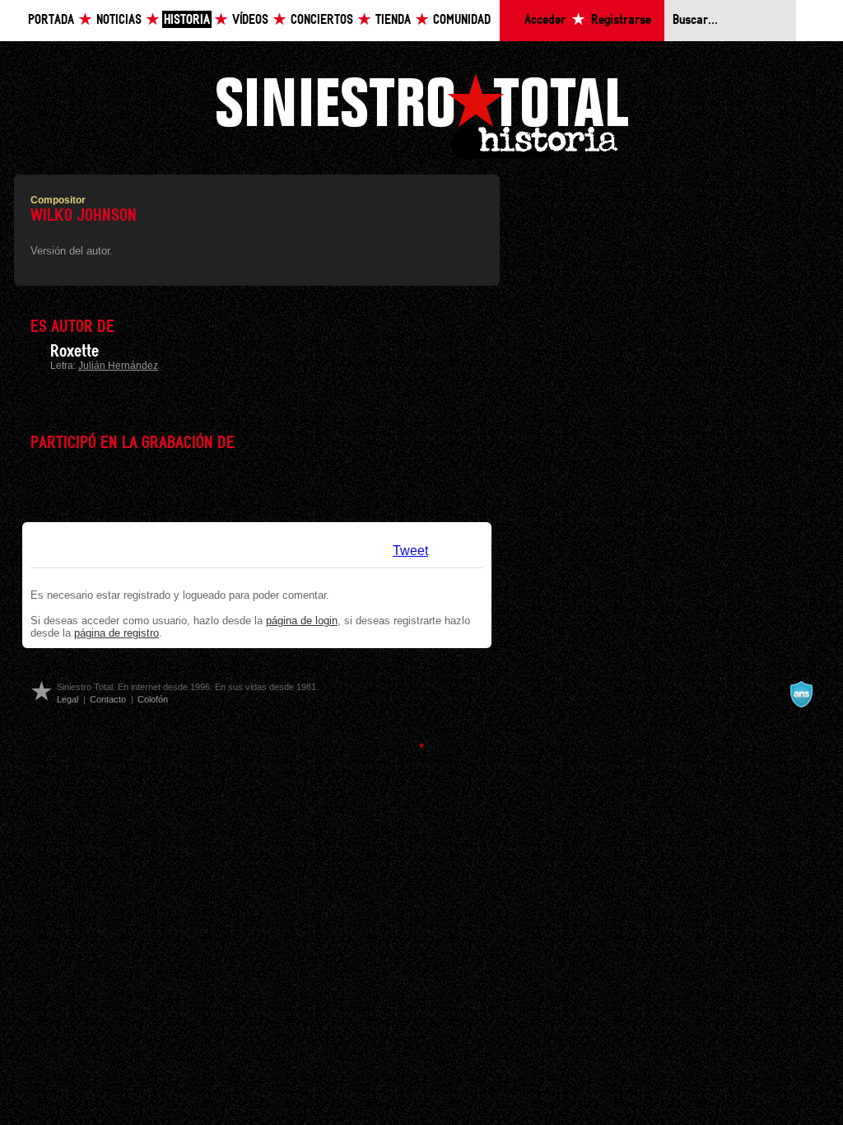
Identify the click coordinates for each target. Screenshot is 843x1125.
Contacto (108, 699)
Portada (51, 20)
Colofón (152, 699)
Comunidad (462, 20)
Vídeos (250, 20)
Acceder (545, 20)
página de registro (116, 633)
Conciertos (322, 20)
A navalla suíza (801, 694)
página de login (302, 620)
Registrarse (621, 20)
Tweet (410, 551)
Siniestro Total (421, 114)
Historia (187, 20)
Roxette (74, 351)
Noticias (119, 20)
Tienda (393, 20)
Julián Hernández (118, 365)
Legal (67, 699)
